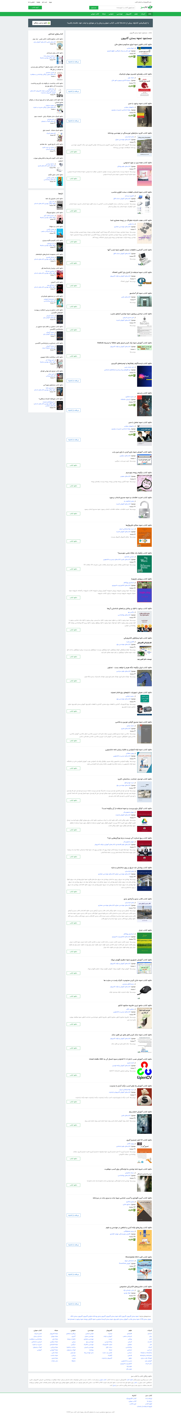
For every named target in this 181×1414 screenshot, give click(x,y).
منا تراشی (131, 224)
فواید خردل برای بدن (119, 947)
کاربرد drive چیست (118, 823)
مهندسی (120, 14)
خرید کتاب (132, 1404)
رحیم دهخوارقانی (129, 1231)
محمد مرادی (130, 726)
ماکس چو (131, 612)
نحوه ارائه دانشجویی (129, 764)
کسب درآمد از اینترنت (105, 1098)
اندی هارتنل (50, 119)
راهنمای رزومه (95, 482)
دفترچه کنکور (103, 1017)
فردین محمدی (50, 73)
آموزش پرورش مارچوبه (100, 591)
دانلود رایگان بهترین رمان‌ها (48, 58)
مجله (104, 14)
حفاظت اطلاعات (115, 509)
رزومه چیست (104, 482)
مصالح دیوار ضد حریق (86, 882)
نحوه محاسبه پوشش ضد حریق (112, 885)
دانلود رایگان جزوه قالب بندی (127, 919)
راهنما (38, 2)
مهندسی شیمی (89, 1347)
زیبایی (74, 1342)
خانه (149, 14)
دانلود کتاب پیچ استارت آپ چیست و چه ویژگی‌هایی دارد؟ (129, 838)
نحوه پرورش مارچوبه (123, 591)
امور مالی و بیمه (126, 51)
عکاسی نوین (132, 737)
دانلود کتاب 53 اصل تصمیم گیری (139, 1140)
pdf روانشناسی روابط (77, 623)
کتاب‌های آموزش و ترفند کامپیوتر (46, 91)
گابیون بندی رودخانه (103, 145)
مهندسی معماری (89, 1339)
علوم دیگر (129, 1369)
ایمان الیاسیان (129, 137)
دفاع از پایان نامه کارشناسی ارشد (97, 764)
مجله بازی (55, 1339)
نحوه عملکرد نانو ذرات (107, 652)
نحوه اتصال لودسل (83, 793)
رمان (150, 1336)
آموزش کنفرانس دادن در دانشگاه (77, 761)
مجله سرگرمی (54, 1342)
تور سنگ (85, 145)
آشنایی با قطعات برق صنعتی (111, 704)
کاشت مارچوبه (102, 593)
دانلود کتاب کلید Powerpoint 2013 (139, 1257)
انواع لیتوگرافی (124, 650)
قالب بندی (128, 913)
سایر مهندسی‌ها (89, 1353)
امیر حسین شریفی (128, 317)
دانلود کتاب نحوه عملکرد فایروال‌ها (139, 525)
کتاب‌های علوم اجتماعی (123, 1146)
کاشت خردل (121, 942)
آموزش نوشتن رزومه (93, 232)
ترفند (110, 992)
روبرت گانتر (130, 1144)
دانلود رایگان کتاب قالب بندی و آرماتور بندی (103, 911)
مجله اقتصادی (54, 1345)
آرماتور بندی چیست (123, 911)
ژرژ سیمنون (50, 243)
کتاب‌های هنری (42, 166)
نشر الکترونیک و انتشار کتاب (143, 2)
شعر (150, 1339)
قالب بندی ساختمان (118, 913)
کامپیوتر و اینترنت (107, 1358)
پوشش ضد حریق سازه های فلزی (98, 879)
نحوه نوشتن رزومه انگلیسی (99, 235)
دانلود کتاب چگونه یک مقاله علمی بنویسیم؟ (135, 553)
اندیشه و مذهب (127, 1336)
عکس (81, 737)
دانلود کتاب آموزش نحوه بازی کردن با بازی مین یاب (132, 452)
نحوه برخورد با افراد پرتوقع (103, 623)
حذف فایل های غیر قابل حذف (120, 1044)
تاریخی (128, 399)
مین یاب (123, 461)
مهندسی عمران (89, 1336)
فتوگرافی (124, 737)
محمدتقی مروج (129, 1261)
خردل (127, 942)
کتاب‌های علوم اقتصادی (123, 844)
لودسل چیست (110, 791)
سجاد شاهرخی (129, 1173)
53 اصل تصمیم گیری (114, 1152)
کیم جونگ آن (50, 360)
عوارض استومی (102, 172)
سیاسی (129, 1353)
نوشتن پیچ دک (96, 850)
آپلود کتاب (35, 7)
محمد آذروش (50, 316)
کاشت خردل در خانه (111, 942)
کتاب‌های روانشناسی (50, 180)
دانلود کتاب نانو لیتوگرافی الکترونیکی (138, 638)
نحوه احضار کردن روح (101, 1121)
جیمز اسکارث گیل (49, 216)
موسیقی (73, 1353)
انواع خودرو (127, 1293)
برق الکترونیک (124, 704)
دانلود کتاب (73, 152)
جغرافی (130, 1345)
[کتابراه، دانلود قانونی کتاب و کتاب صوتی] (132, 57)
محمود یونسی (50, 164)
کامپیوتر (128, 14)
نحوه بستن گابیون (115, 145)
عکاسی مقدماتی (89, 737)
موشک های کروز (124, 677)
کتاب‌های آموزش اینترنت (123, 815)
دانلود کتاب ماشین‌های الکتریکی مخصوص (136, 1286)
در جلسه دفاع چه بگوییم (115, 764)
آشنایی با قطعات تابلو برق (93, 704)
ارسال (114, 1385)
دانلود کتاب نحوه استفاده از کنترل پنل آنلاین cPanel (132, 272)
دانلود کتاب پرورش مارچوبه (141, 579)
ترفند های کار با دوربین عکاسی (97, 734)
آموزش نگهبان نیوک (106, 969)
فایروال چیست (115, 537)
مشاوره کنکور (112, 1017)
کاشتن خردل (110, 945)
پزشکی (130, 1339)
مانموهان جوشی (129, 107)
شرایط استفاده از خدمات (144, 1406)
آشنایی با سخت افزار (96, 204)
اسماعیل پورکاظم (129, 583)
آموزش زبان (148, 1361)
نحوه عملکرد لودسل (105, 793)
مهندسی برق (90, 1342)
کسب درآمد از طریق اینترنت (121, 1098)
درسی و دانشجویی (126, 1361)
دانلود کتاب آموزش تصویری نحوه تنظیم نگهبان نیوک (131, 960)
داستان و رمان (38, 1336)
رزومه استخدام (115, 232)
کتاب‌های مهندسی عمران (123, 140)
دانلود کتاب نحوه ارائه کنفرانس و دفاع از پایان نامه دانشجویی (128, 749)
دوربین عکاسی (116, 737)
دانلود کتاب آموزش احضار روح (140, 1112)
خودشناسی (94, 1017)
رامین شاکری (130, 1202)
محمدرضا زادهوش (49, 299)
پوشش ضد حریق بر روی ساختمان (119, 879)
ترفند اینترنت (125, 992)
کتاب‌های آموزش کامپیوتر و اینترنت (43, 92)
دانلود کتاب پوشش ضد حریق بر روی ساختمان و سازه (131, 867)
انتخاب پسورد (105, 509)
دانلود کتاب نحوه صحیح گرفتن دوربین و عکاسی (133, 722)
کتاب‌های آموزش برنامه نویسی (121, 1066)
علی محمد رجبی (129, 367)
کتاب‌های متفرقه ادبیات (49, 348)
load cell (74, 793)
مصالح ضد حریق (98, 882)
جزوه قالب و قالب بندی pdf (76, 916)
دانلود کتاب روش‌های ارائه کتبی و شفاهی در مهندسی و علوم (129, 1227)
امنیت (110, 1339)
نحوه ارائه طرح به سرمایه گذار (120, 850)
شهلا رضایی (130, 48)
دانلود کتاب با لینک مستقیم (106, 820)
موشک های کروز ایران (111, 677)
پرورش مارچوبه (111, 591)
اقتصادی (129, 1334)
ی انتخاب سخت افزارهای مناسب (113, 204)
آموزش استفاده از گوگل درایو (92, 823)
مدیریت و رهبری (116, 110)
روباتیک (91, 1350)
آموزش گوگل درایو (107, 823)
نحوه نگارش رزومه (123, 482)
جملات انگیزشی (123, 1154)
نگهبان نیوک (117, 969)
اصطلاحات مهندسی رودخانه (121, 148)
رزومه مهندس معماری (115, 235)
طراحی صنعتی (89, 1334)
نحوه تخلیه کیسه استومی (128, 174)
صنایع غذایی (127, 1204)
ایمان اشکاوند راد (129, 501)
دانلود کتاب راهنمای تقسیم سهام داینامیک (135, 74)
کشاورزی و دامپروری (126, 1364)
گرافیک (110, 1355)
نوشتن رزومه (74, 232)
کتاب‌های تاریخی (51, 149)
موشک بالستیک (100, 677)
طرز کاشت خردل (119, 945)
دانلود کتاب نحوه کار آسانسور (140, 293)
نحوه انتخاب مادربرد (83, 204)
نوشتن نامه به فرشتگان (122, 1181)
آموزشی (39, 1350)
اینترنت (110, 1334)
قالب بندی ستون (82, 913)
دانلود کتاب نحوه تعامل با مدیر (140, 422)
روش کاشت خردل (130, 945)
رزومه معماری (125, 232)
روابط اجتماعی (126, 110)
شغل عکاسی (83, 734)
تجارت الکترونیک (107, 1345)
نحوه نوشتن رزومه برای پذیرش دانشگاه (111, 237)
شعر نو (150, 1342)
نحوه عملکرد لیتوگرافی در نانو (123, 652)
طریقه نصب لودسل (130, 793)
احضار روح (126, 1121)
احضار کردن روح (89, 1121)
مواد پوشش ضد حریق (129, 885)
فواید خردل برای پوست (91, 945)
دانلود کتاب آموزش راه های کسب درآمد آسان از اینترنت (131, 1086)
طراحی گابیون (92, 145)
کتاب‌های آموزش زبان (40, 42)
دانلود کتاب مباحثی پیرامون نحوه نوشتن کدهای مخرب (131, 314)
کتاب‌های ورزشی (51, 376)
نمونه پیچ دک (106, 850)
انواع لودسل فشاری (117, 793)
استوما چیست (124, 172)
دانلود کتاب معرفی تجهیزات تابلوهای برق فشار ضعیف (131, 692)
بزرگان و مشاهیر (71, 1334)
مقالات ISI (87, 565)
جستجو (93, 8)
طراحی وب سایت (107, 1353)
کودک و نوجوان (71, 1350)
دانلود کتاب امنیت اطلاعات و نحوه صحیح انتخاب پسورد (130, 497)
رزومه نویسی (83, 232)
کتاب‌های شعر (51, 166)
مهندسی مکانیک (89, 1345)
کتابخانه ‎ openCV (114, 1071)
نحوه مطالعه (77, 1017)
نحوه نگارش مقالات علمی (121, 565)
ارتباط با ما (148, 1399)
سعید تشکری (130, 397)
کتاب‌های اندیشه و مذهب (48, 231)
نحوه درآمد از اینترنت (82, 1098)
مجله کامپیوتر (54, 1334)
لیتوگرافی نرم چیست (90, 650)
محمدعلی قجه (50, 388)
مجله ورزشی (54, 1347)
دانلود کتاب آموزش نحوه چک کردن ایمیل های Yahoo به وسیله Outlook (124, 343)
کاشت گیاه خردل (86, 942)
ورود (50, 2)
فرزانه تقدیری (50, 257)
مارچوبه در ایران (111, 593)
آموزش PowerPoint (125, 1263)
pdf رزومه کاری (105, 232)
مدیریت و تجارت (37, 1345)
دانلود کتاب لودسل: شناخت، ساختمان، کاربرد (135, 779)
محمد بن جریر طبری (48, 147)
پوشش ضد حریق (74, 882)
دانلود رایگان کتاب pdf (122, 820)
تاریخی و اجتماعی (37, 1342)
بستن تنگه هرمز (89, 677)
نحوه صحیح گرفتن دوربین (116, 734)
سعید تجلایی (130, 696)
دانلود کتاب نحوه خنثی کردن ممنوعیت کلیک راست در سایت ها (128, 980)
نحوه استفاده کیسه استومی (76, 172)
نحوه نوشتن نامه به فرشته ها (105, 1181)
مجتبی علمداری (129, 557)
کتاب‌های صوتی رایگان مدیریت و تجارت (44, 107)
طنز (151, 1345)
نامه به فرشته (91, 1181)
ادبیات (143, 14)
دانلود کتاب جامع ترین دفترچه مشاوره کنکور (135, 1005)
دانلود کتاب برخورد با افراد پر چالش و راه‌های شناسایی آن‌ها (129, 608)
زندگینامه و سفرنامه (146, 1353)
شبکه (110, 1350)
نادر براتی (51, 202)
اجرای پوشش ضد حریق (95, 885)
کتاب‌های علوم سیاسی (123, 671)
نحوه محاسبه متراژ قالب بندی (115, 916)
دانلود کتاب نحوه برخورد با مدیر (140, 103)
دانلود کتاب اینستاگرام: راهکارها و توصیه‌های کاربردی (131, 363)
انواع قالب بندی (92, 913)
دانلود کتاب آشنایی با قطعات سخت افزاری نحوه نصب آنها (130, 250)
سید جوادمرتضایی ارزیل (126, 529)
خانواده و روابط (71, 1339)
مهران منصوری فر (129, 812)
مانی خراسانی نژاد (128, 1290)
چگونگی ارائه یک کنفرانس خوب (96, 761)
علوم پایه (129, 1366)
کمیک (150, 1347)
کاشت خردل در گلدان (98, 942)
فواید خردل (102, 945)
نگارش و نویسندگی (125, 1234)
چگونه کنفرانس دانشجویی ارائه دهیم (118, 761)
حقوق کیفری (111, 51)
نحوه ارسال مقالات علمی (106, 565)
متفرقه (74, 1361)
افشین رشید (130, 642)
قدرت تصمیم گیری (83, 1152)
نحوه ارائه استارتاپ (85, 850)
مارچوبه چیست (121, 593)
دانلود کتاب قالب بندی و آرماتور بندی (138, 899)
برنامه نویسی (108, 1342)
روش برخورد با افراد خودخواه (120, 623)
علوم (136, 14)
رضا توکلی (51, 89)
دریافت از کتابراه (73, 62)
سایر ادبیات (148, 1364)
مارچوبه (75, 591)
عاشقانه (123, 399)
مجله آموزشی (54, 1350)
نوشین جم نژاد (49, 271)
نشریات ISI (94, 565)
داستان (150, 1334)
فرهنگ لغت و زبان (146, 1358)
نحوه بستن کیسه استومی (111, 174)
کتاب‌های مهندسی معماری (122, 227)
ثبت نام (44, 2)
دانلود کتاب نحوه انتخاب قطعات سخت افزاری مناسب (131, 192)
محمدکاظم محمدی (128, 984)
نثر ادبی (149, 1350)
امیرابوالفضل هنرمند (48, 402)
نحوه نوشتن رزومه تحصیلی (82, 235)
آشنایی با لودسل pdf (123, 796)
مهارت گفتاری (114, 1234)
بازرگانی (118, 51)
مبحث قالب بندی (100, 916)
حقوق (130, 1358)
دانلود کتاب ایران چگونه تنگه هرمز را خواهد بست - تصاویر (129, 667)
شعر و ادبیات (38, 1334)
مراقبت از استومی (91, 172)
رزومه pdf (96, 237)
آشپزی (74, 1336)
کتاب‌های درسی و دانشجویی (111, 559)
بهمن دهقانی (130, 753)
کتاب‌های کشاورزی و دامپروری (121, 585)
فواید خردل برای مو (78, 945)
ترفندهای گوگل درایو (126, 826)
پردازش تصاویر (124, 1071)
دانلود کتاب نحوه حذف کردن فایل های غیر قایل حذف (132, 1035)
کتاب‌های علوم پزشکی (124, 166)
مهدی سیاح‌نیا (50, 105)
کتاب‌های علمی (51, 42)
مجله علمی (55, 1353)
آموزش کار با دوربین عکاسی (102, 737)
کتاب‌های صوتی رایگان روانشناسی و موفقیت (43, 74)
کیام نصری (130, 1063)
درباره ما (149, 1401)
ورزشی (74, 1355)
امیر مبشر (51, 374)
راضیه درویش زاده (49, 56)
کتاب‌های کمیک (51, 133)
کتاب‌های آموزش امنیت (123, 320)
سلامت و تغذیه (71, 1347)
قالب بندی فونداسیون (105, 913)
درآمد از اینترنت (93, 1098)
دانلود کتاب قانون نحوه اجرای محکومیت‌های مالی (133, 44)
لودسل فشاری (120, 791)
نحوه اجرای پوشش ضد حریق (78, 879)
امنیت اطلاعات (124, 509)
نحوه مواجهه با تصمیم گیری (98, 1152)
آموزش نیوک (125, 969)
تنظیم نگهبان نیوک (93, 969)
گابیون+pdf (125, 145)
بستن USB (143, 1319)
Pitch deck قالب (105, 853)
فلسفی (130, 1355)
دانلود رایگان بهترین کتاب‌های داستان (45, 204)
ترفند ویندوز (116, 992)
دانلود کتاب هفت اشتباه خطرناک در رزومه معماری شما (131, 220)
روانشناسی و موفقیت (35, 1339)
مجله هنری (55, 1358)
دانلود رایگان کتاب (113, 826)
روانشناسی (129, 1347)
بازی (128, 461)
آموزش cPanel (125, 281)
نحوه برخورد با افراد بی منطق (120, 620)
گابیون (79, 145)
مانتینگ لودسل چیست (99, 791)
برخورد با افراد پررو (89, 623)
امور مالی (114, 80)
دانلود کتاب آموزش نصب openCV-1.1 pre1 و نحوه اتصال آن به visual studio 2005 (120, 1059)
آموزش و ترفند (108, 1336)
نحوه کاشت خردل (75, 942)
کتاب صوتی (95, 14)
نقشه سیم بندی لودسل (83, 791)
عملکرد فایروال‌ (125, 537)
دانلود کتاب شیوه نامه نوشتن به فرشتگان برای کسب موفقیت (128, 1169)
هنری (74, 1358)
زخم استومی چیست (113, 172)
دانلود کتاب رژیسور (144, 393)
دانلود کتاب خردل (145, 930)
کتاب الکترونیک (131, 1399)
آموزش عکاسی (74, 734)
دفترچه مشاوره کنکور (122, 1017)
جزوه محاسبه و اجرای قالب (109, 919)
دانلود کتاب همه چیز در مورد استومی (137, 163)
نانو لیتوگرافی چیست (103, 650)
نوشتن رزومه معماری (129, 235)
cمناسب (126, 204)
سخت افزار (109, 1347)
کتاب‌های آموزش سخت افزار (122, 199)
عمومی (111, 14)
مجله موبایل (54, 1336)
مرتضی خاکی (130, 1009)
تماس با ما (31, 2)
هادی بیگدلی (50, 178)
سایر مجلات (54, 1361)
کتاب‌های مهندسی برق (124, 644)
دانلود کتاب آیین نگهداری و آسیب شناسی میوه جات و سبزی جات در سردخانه (122, 1198)
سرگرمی (117, 461)
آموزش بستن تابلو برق (78, 704)
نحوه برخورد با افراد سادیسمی (103, 620)
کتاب (135, 1383)
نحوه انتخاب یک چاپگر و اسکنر (117, 207)
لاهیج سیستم (129, 196)
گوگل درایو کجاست (76, 820)
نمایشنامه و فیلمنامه (146, 1355)
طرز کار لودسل (71, 791)
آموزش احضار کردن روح (115, 1121)
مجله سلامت (54, 1355)
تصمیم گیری (125, 1152)
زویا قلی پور (50, 285)
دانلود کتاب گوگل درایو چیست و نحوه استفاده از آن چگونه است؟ (127, 808)
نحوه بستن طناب (134, 1319)
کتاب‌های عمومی (125, 476)
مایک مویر (131, 78)
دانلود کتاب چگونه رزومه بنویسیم (139, 472)
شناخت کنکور (86, 1017)
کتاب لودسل (112, 796)
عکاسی (127, 734)
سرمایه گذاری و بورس (124, 80)
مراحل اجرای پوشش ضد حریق (113, 882)
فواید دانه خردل (108, 947)
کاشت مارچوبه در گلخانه (85, 591)
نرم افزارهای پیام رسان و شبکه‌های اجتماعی (117, 370)
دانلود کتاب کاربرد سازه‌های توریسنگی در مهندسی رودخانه (130, 133)
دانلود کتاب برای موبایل (90, 820)
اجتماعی (129, 1350)
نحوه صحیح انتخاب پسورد (92, 509)
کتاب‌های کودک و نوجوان (48, 121)
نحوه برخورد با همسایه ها (75, 1319)
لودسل (127, 791)
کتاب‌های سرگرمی (50, 406)
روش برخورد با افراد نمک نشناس (83, 620)
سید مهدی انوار (129, 783)
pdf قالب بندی (90, 916)
